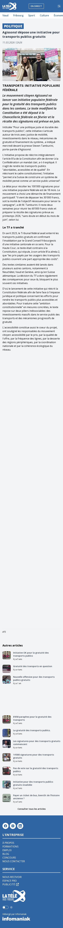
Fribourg (18, 15)
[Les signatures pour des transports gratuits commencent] (6, 744)
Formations (10, 846)
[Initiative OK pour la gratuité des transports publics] (6, 655)
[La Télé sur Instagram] (13, 826)
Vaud (5, 15)
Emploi (7, 850)
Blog (5, 854)
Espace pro (9, 880)
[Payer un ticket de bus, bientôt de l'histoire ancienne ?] (6, 798)
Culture (44, 15)
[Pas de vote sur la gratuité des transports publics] (6, 771)
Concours (9, 857)
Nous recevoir (12, 877)
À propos (8, 843)
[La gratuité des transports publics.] (6, 733)
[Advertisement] (31, 491)
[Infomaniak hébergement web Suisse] (31, 919)
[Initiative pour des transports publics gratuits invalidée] (6, 784)
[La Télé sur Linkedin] (20, 826)
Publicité (8, 884)
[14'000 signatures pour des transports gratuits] (6, 757)
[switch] (5, 907)
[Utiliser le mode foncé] (11, 907)
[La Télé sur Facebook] (5, 826)
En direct (36, 6)
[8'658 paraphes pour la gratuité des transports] (6, 719)
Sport (31, 15)
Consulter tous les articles (32, 808)
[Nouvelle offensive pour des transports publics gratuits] (6, 679)
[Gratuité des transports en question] (6, 669)
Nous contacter (13, 861)
